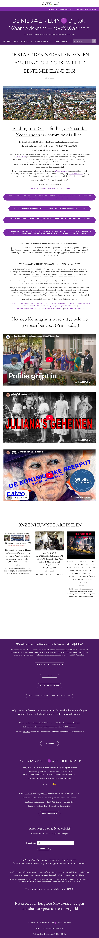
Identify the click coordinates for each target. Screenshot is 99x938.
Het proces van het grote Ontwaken (41, 904)
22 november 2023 (76, 174)
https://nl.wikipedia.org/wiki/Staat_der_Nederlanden (49, 188)
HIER (45, 794)
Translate (55, 4)
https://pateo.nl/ (29, 306)
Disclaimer (30, 889)
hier (65, 650)
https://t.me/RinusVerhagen (79, 303)
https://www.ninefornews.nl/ (52, 308)
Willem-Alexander (62, 171)
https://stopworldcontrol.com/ (64, 306)
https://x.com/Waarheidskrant (53, 928)
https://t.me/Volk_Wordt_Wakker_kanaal (25, 303)
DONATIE (50, 650)
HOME (70, 889)
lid (29, 650)
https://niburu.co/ (44, 306)
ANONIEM (28, 794)
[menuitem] (7, 41)
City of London (20, 157)
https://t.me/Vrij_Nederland (55, 303)
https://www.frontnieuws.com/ (27, 308)
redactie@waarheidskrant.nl (87, 9)
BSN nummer (70, 727)
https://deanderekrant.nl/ (74, 308)
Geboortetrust (54, 727)
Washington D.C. (28, 128)
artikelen (26, 732)
